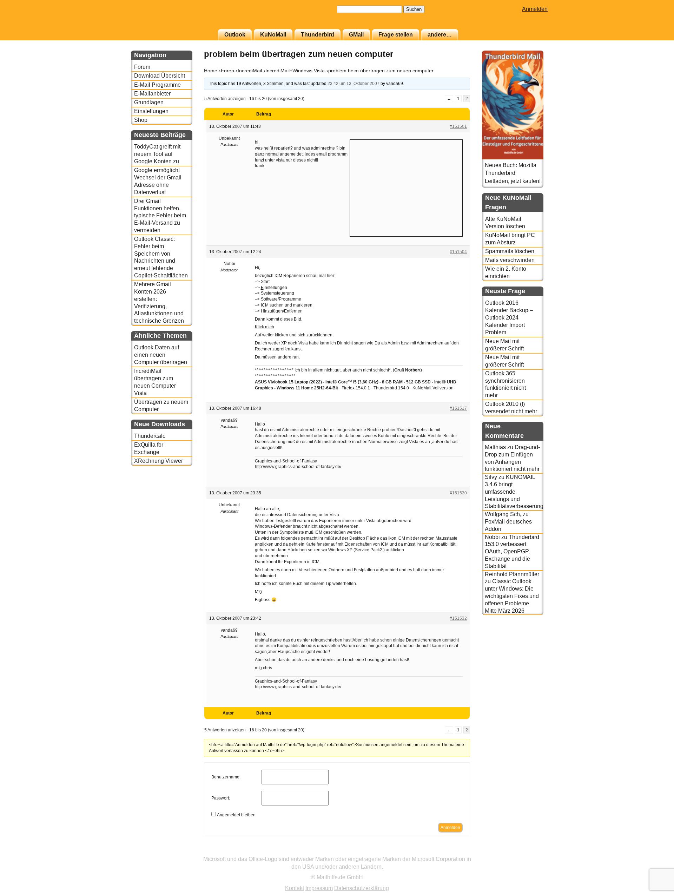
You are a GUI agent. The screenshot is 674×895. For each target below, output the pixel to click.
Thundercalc (149, 436)
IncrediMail (250, 70)
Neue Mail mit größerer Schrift (504, 344)
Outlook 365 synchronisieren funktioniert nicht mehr (505, 384)
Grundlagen (149, 102)
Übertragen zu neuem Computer (161, 405)
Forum (142, 67)
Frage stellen (395, 35)
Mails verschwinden (510, 260)
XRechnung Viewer (158, 461)
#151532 (458, 618)
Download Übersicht (159, 76)
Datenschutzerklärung (361, 888)
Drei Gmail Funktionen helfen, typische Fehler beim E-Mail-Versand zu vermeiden (160, 215)
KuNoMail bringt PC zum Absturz (510, 238)
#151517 (458, 408)
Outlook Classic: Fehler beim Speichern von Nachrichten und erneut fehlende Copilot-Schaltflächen (161, 257)
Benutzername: (225, 777)
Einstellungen (151, 111)
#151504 (458, 251)
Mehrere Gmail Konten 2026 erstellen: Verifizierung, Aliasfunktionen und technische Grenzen (159, 302)
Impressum (319, 888)
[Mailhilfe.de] (169, 18)
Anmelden (535, 9)
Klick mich (264, 326)
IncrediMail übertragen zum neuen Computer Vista (155, 382)
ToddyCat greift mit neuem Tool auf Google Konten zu (157, 154)
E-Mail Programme (157, 85)
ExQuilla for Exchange (148, 448)
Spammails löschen (509, 251)
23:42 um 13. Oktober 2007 (353, 83)
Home (210, 70)
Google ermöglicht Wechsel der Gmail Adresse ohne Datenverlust (157, 181)
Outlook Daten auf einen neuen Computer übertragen (160, 354)
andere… (440, 35)
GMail (356, 35)
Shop (140, 120)
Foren (227, 70)
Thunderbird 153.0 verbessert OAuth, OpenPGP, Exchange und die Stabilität (512, 551)
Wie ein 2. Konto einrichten (505, 272)
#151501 (458, 126)
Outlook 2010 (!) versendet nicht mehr (511, 407)
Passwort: (220, 798)
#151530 (458, 493)
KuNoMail (273, 35)
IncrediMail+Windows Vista (295, 70)
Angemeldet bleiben (236, 814)
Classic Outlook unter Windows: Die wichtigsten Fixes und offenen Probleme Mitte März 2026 (512, 595)
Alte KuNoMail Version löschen (505, 222)
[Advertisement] (406, 187)
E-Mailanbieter (152, 94)
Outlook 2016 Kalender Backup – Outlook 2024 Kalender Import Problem (509, 317)
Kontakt (294, 888)
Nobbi (492, 537)
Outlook (234, 35)
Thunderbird (317, 35)
